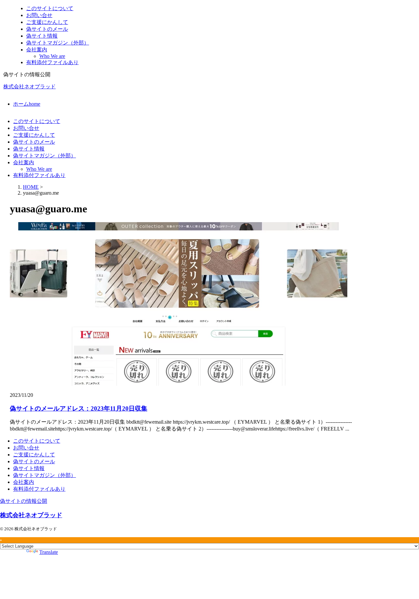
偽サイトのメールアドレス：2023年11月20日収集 (78, 408)
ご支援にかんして (34, 135)
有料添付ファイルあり (39, 175)
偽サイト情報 (29, 148)
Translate (48, 552)
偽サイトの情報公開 (23, 501)
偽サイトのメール (34, 142)
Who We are (39, 169)
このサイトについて (36, 121)
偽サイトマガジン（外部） (44, 155)
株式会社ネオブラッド (29, 86)
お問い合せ (26, 128)
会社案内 (23, 162)
